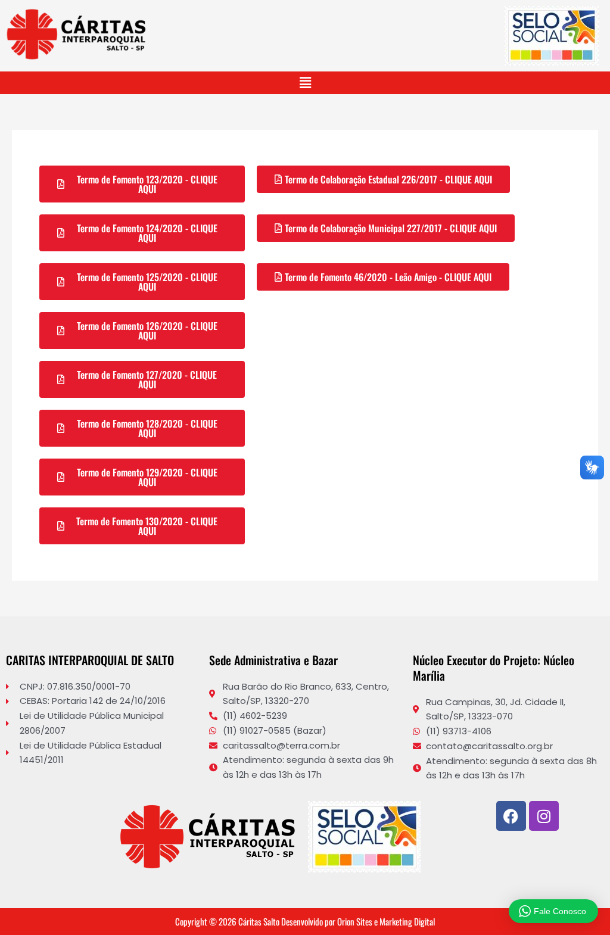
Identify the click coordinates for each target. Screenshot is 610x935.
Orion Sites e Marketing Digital (386, 921)
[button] (305, 82)
